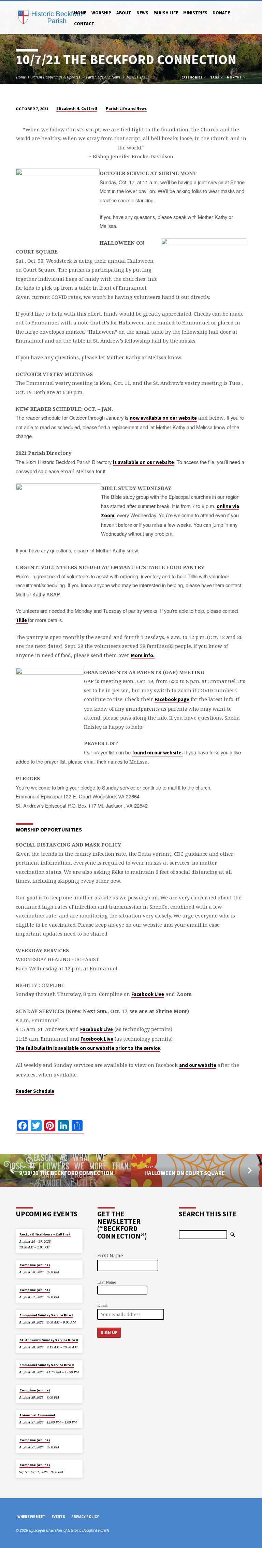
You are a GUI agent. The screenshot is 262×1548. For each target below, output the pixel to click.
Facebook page (172, 699)
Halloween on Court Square (184, 1173)
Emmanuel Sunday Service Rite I (46, 1315)
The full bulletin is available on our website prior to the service (88, 1048)
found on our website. (157, 753)
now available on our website (163, 418)
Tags (215, 77)
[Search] (233, 1235)
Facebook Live (147, 994)
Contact (84, 24)
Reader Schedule (35, 1091)
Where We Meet (31, 1516)
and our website (197, 1065)
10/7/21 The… (137, 77)
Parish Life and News (103, 77)
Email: (102, 1305)
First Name (110, 1255)
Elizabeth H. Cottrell (76, 108)
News (142, 13)
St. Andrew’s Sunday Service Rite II (48, 1340)
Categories (192, 77)
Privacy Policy (85, 1516)
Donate (221, 13)
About (123, 13)
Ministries (195, 13)
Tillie (22, 620)
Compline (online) (34, 1265)
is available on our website (143, 462)
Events (58, 1516)
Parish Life (166, 13)
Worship (101, 13)
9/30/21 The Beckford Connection (66, 1173)
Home (80, 13)
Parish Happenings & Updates (55, 77)
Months (234, 77)
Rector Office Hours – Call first (45, 1234)
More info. (143, 655)
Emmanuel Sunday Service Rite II (46, 1365)
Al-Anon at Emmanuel (37, 1415)
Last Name (106, 1282)
